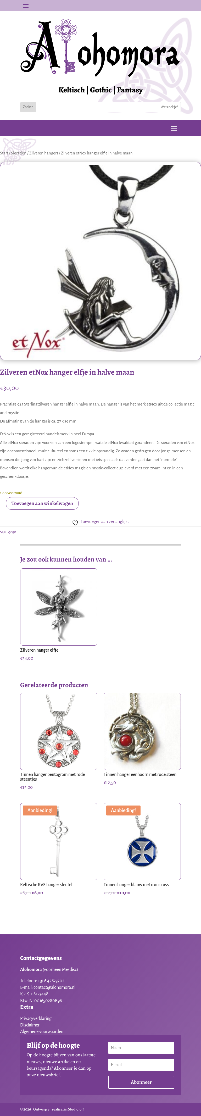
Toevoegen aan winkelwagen (42, 503)
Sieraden (18, 153)
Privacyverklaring (36, 1018)
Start (4, 153)
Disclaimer (30, 1025)
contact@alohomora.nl (54, 987)
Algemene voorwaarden (41, 1031)
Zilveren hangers (43, 153)
